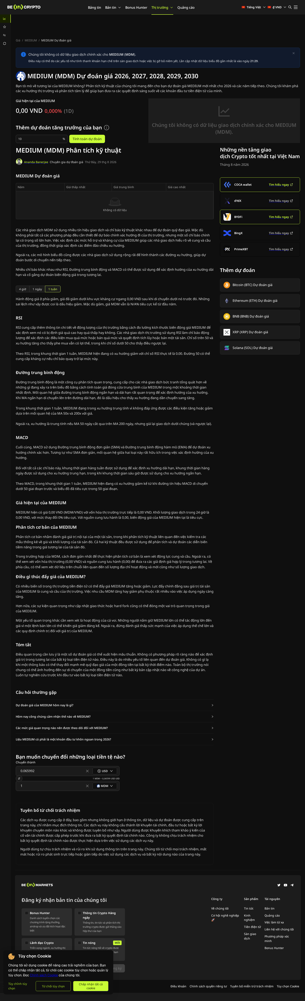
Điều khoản (178, 986)
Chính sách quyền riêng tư (208, 986)
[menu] (5, 31)
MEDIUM (31, 40)
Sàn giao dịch (250, 936)
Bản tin (110, 7)
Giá (18, 40)
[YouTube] (285, 885)
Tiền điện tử (252, 927)
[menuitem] (5, 18)
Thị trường (159, 7)
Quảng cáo (186, 7)
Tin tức (249, 908)
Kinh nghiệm (249, 917)
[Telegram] (292, 885)
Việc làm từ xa (274, 922)
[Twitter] (279, 885)
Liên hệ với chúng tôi (279, 929)
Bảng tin (94, 7)
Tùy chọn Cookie (288, 986)
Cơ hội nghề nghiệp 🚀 (225, 917)
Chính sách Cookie (44, 975)
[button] (115, 705)
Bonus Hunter (136, 7)
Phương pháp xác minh (277, 938)
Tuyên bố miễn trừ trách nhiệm (251, 986)
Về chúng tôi (220, 908)
